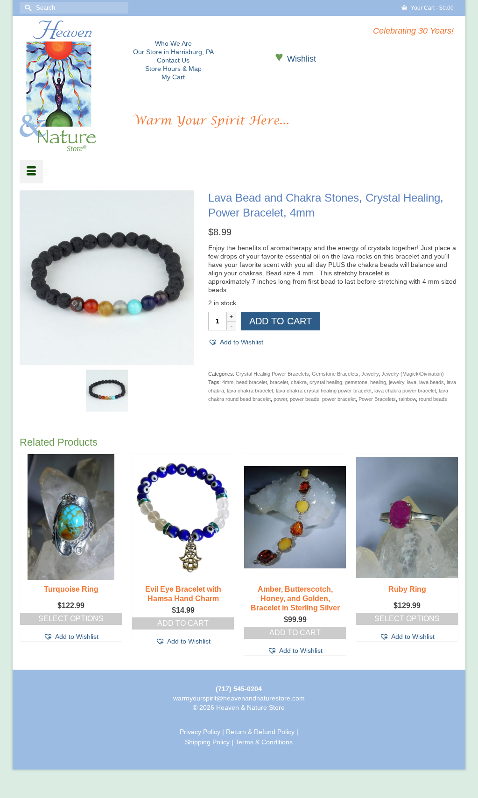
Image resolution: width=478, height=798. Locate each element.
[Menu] (31, 171)
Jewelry (370, 374)
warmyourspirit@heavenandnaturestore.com (239, 698)
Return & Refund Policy (260, 731)
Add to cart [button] (183, 623)
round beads (433, 399)
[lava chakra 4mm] (107, 390)
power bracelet (339, 399)
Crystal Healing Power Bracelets (272, 374)
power (280, 399)
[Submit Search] (27, 8)
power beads (304, 399)
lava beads (431, 382)
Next (450, 554)
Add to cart (280, 321)
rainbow (407, 399)
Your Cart (431, 8)
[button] (235, 342)
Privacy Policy (200, 731)
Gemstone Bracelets (335, 374)
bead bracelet (251, 382)
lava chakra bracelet (250, 390)
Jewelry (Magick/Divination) (412, 374)
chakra (299, 382)
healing (378, 382)
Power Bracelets (377, 399)
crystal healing (325, 382)
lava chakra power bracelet (405, 390)
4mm (227, 382)
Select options (71, 619)
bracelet (279, 382)
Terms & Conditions (264, 742)
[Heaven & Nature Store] (69, 86)
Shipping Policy (207, 742)
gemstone (356, 382)
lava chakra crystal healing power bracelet (324, 390)
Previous (28, 554)
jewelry (396, 382)
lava (411, 382)
